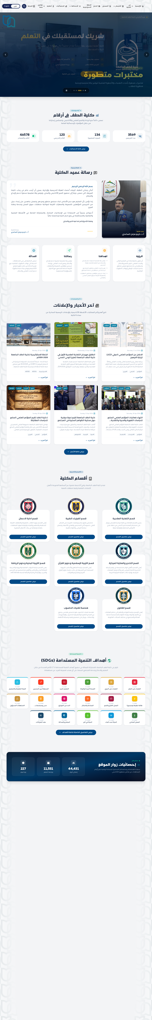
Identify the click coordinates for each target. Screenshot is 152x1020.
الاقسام (118, 6)
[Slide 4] (77, 90)
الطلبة (49, 6)
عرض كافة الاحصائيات (77, 149)
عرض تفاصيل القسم (124, 537)
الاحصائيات (60, 6)
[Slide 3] (81, 90)
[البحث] (24, 6)
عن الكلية (129, 6)
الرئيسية (138, 6)
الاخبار (95, 6)
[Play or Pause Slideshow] (66, 90)
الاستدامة (74, 6)
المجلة (30, 6)
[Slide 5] (74, 90)
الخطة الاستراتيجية (87, 6)
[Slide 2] (83, 90)
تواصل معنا (40, 6)
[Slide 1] (85, 90)
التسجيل (105, 6)
